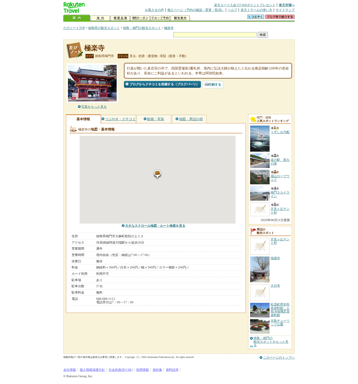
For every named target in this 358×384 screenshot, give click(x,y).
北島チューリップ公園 (280, 322)
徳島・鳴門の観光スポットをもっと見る (271, 341)
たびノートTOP (74, 28)
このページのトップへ (279, 357)
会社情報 (69, 370)
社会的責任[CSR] (120, 370)
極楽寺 (169, 28)
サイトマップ (285, 10)
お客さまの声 (154, 10)
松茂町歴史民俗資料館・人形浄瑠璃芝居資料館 (280, 310)
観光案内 (180, 18)
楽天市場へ (287, 5)
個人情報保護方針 (92, 370)
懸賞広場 (120, 18)
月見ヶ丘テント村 (280, 241)
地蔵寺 (275, 258)
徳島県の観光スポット (104, 28)
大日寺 (275, 285)
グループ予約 (160, 18)
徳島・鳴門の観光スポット (142, 28)
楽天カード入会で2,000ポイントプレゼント (244, 5)
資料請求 (172, 370)
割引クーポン (140, 18)
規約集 (157, 370)
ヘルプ (232, 10)
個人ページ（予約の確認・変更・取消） (195, 10)
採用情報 (142, 370)
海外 (100, 18)
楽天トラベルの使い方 (256, 10)
